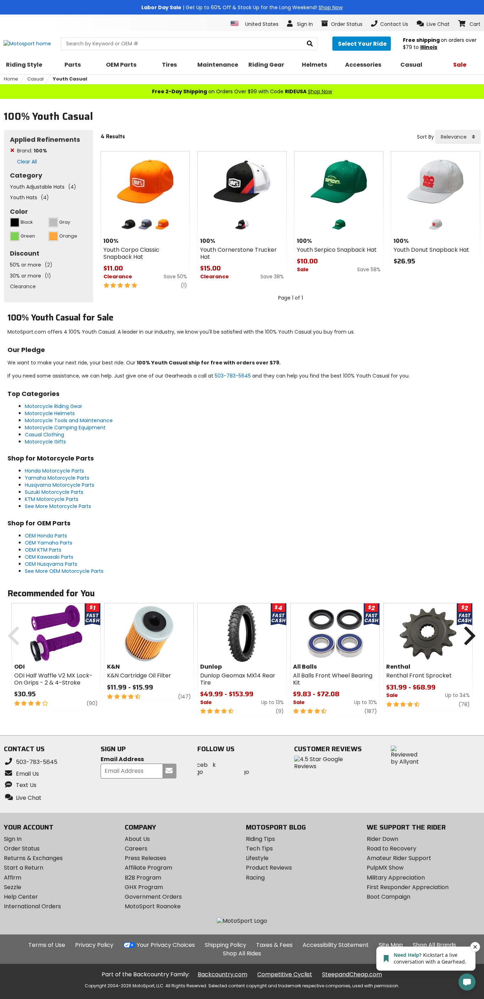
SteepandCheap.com (352, 974)
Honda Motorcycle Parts (54, 470)
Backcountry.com (222, 974)
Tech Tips (259, 848)
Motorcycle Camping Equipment (65, 427)
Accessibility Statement (336, 945)
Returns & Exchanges (33, 858)
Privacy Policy (94, 945)
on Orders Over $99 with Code (242, 91)
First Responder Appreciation (408, 887)
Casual (35, 79)
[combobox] (457, 137)
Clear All (27, 161)
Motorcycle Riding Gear (53, 406)
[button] (433, 23)
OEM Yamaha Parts (48, 542)
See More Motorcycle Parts (58, 506)
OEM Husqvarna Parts (51, 564)
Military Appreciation (396, 878)
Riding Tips (260, 839)
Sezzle (12, 887)
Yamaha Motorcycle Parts (57, 477)
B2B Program (143, 878)
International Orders (32, 906)
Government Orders (153, 897)
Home (11, 79)
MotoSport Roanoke (153, 906)
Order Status (22, 848)
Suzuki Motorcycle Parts (54, 492)
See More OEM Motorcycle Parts (64, 571)
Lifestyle (257, 858)
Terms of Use (46, 945)
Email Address (122, 759)
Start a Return (23, 868)
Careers (136, 848)
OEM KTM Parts (43, 549)
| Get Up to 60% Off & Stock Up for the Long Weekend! (242, 7)
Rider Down (382, 839)
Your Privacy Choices (166, 945)
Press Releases (145, 858)
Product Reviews (269, 868)
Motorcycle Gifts (45, 441)
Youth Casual (70, 79)
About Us (137, 839)
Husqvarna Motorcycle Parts (59, 485)
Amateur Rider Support (399, 858)
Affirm (12, 878)
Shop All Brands (434, 945)
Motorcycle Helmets (50, 413)
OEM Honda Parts (46, 535)
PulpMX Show (385, 868)
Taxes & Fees (274, 945)
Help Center (21, 897)
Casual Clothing (44, 434)
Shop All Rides (242, 953)
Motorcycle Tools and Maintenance (69, 420)
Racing (255, 878)
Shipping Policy (225, 945)
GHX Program (144, 887)
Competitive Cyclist (284, 974)
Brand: (32, 150)
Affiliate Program (148, 868)
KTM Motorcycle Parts (51, 499)
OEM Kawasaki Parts (49, 556)
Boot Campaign (388, 897)
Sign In (13, 839)
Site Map (391, 945)
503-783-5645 (233, 375)
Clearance (23, 286)
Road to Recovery (391, 848)
